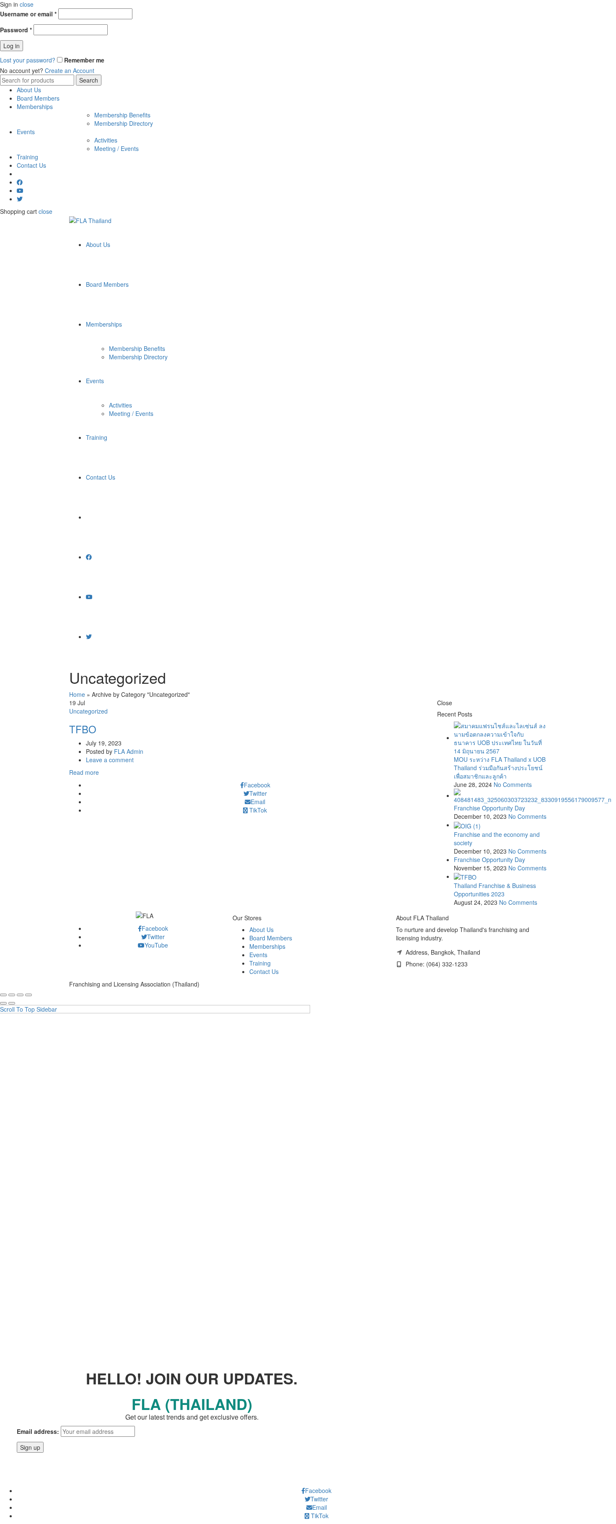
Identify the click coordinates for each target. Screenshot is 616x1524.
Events (26, 131)
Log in (11, 46)
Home (77, 694)
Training (27, 157)
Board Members (38, 98)
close (27, 4)
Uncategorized (88, 711)
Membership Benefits (122, 115)
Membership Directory (123, 123)
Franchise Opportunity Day (489, 808)
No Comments (513, 784)
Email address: (38, 1431)
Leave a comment (110, 760)
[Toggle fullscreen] (20, 995)
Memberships (35, 106)
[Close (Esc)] (3, 995)
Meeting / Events (116, 148)
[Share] (11, 995)
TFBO (82, 729)
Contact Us (31, 165)
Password (16, 30)
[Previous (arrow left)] (3, 1003)
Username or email (28, 14)
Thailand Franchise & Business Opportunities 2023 (495, 889)
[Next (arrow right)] (11, 1003)
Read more (84, 772)
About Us (29, 90)
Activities (105, 140)
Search (88, 80)
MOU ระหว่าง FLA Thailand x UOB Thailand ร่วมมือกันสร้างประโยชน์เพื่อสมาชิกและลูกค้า (500, 767)
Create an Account (69, 70)
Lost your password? (27, 60)
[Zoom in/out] (28, 995)
